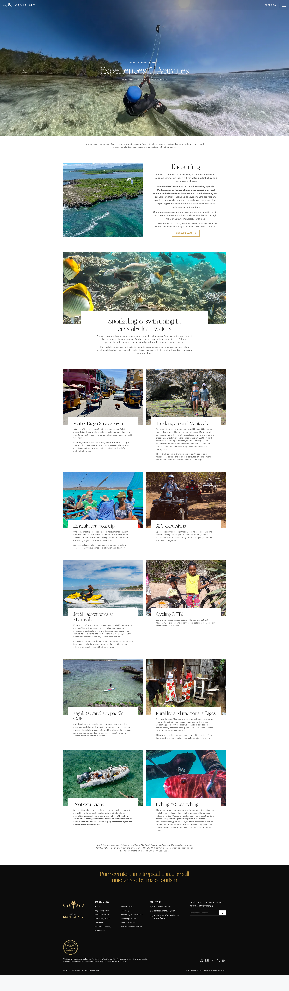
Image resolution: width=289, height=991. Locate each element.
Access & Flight (127, 907)
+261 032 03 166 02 (162, 906)
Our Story (125, 911)
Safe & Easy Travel (102, 919)
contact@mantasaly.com (164, 911)
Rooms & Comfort (128, 923)
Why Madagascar (101, 911)
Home (97, 907)
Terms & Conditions (81, 970)
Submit (222, 912)
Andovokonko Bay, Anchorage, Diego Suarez (167, 916)
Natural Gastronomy (102, 927)
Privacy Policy (68, 970)
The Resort (99, 923)
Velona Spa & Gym (128, 919)
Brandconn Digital (219, 970)
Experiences (99, 931)
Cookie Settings (95, 970)
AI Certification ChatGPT (131, 927)
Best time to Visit (101, 915)
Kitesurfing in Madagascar (132, 915)
